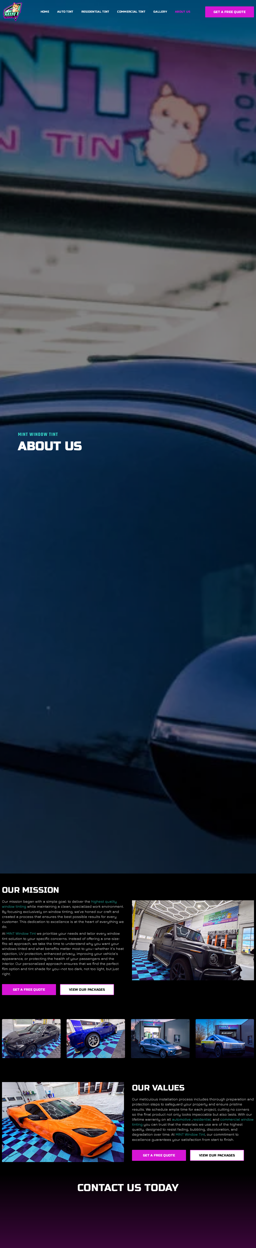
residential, (203, 1119)
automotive (182, 1119)
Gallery (160, 11)
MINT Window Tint (21, 933)
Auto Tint (65, 11)
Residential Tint (95, 11)
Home (45, 11)
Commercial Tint (131, 11)
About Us (182, 11)
